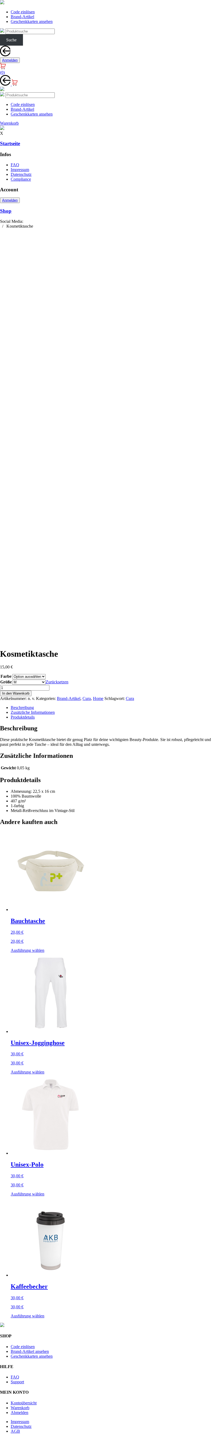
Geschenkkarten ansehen (32, 21)
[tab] (115, 707)
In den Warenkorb (15, 693)
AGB (15, 1431)
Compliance (21, 179)
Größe (6, 682)
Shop (5, 211)
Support (17, 1382)
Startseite (10, 143)
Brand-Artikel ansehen (30, 1351)
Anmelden (10, 60)
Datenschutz (21, 174)
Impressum (20, 169)
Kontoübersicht (24, 1403)
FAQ (15, 165)
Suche (11, 40)
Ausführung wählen (27, 950)
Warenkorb (20, 1407)
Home (98, 698)
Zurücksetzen (57, 682)
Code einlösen (23, 12)
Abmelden (19, 1412)
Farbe (6, 676)
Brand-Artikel (22, 16)
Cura (87, 698)
